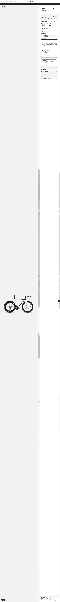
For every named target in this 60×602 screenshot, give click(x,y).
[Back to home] (30, 1)
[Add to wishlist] (57, 600)
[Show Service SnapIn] (59, 301)
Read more (52, 61)
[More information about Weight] (51, 23)
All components (43, 24)
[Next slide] (4, 600)
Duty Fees (46, 62)
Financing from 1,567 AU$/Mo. (45, 52)
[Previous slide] (2, 600)
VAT (44, 62)
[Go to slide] (13, 600)
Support (15, 1)
